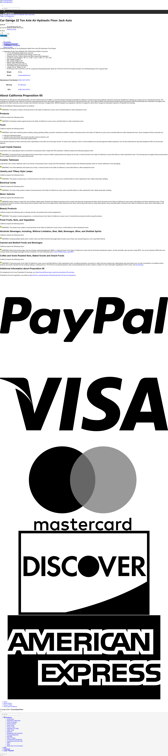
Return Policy (8, 703)
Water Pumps (11, 738)
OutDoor (9, 731)
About (5, 702)
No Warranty (22, 85)
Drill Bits (9, 736)
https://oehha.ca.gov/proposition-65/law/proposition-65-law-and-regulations (52, 275)
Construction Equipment (14, 739)
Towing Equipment (13, 735)
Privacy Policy (8, 705)
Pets (8, 744)
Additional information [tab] (11, 44)
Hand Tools (10, 725)
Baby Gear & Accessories (15, 746)
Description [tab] (7, 42)
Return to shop (11, 29)
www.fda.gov (139, 265)
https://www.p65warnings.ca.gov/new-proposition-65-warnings (55, 272)
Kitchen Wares (11, 724)
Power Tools (11, 727)
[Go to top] (0, 711)
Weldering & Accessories (15, 733)
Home (2, 16)
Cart (5, 747)
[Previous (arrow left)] (0, 755)
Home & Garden (12, 722)
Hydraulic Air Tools (13, 728)
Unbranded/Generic (24, 75)
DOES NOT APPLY (24, 80)
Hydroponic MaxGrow (13, 720)
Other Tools (10, 730)
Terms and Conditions (10, 706)
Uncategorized (9, 16)
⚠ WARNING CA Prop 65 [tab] (12, 45)
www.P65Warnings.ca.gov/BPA (64, 252)
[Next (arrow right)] (2, 755)
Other (8, 742)
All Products (8, 717)
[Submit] (4, 10)
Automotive (10, 719)
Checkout (7, 749)
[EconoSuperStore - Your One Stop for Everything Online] (6, 1)
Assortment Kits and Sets (15, 741)
